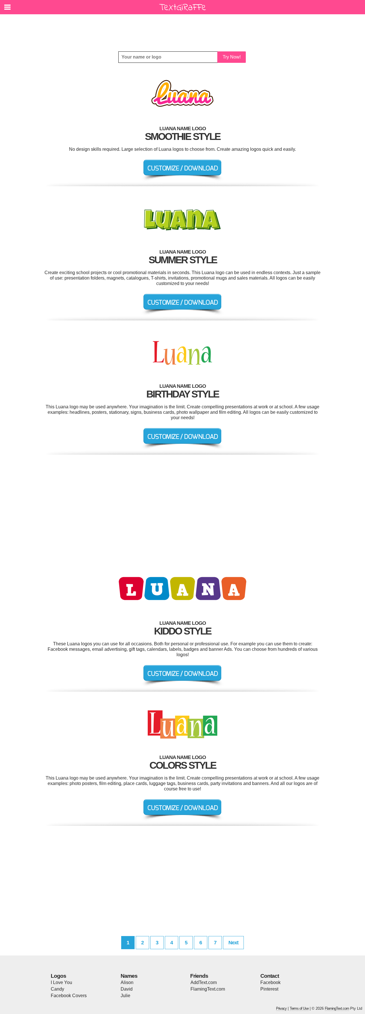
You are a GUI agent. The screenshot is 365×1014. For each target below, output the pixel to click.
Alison (127, 982)
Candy (57, 989)
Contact (269, 976)
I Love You (61, 982)
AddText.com (203, 982)
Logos (58, 976)
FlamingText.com (207, 989)
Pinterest (269, 989)
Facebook (270, 982)
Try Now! (232, 57)
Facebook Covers (69, 995)
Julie (125, 995)
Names (129, 976)
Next (233, 942)
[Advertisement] (184, 28)
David (127, 989)
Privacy (281, 1008)
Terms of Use (299, 1008)
